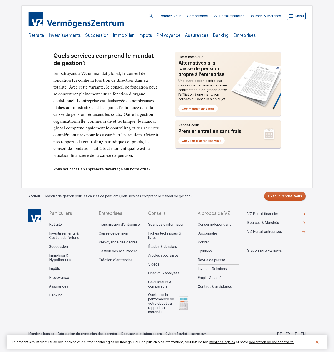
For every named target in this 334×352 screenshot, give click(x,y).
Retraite (36, 35)
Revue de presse (211, 260)
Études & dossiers (162, 246)
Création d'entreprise (115, 260)
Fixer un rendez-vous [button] (285, 196)
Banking (221, 35)
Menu (299, 16)
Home (34, 215)
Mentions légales (41, 334)
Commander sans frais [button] (200, 109)
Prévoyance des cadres (118, 242)
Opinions (205, 251)
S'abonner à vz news (264, 250)
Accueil (34, 196)
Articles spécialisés (163, 255)
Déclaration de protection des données (88, 334)
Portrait (203, 242)
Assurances (197, 35)
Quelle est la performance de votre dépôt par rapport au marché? (161, 303)
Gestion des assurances (118, 251)
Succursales (208, 233)
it (295, 334)
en (303, 334)
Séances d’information (166, 224)
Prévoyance (168, 35)
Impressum (199, 334)
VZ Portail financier (229, 16)
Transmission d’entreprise (119, 224)
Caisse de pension (113, 233)
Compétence (197, 16)
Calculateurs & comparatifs (160, 284)
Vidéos (153, 264)
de (279, 334)
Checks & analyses (163, 273)
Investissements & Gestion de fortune (64, 235)
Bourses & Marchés (265, 16)
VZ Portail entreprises (272, 232)
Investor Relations (212, 269)
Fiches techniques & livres (164, 235)
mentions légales (222, 342)
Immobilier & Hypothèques (60, 257)
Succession (97, 35)
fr (288, 334)
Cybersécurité (176, 334)
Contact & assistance (215, 286)
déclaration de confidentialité (271, 342)
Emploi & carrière (211, 278)
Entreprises (244, 35)
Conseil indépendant (214, 224)
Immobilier (123, 35)
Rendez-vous (170, 16)
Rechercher (150, 15)
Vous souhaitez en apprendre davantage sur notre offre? (102, 169)
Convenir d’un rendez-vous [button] (203, 141)
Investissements (65, 35)
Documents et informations (141, 334)
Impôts (145, 35)
